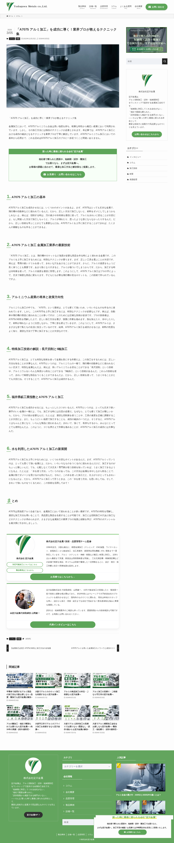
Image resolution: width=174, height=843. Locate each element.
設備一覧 (70, 811)
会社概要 (70, 792)
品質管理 (70, 798)
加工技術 (133, 168)
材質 (17, 38)
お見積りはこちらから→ (62, 577)
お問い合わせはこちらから (147, 134)
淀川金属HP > (33, 815)
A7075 (28, 639)
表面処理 (133, 179)
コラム (12, 38)
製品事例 (70, 805)
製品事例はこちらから (25, 570)
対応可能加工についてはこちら (25, 564)
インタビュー (135, 157)
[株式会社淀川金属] (27, 7)
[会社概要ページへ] (25, 545)
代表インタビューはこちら (62, 624)
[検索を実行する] (164, 61)
